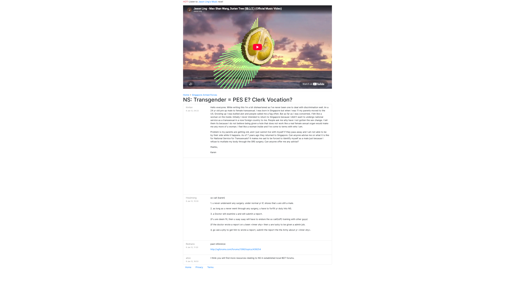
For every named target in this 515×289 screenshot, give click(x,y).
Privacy (199, 267)
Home (186, 95)
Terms (210, 267)
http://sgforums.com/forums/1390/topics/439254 (235, 249)
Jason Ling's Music (208, 1)
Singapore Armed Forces (204, 95)
